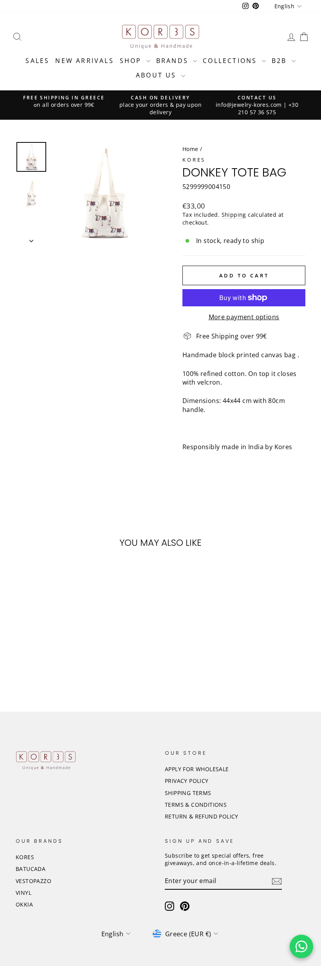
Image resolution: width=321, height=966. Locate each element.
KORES (25, 857)
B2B (281, 60)
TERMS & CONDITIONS (196, 804)
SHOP (132, 60)
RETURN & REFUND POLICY (201, 816)
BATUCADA (30, 868)
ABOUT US (157, 75)
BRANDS (173, 60)
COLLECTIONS (231, 60)
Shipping (234, 214)
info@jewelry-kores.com (249, 104)
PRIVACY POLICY (187, 780)
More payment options (244, 317)
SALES (37, 60)
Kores (194, 159)
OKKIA (24, 904)
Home (190, 149)
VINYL (23, 892)
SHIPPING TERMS (188, 793)
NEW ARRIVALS (84, 60)
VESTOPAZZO (33, 881)
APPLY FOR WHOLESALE (197, 769)
